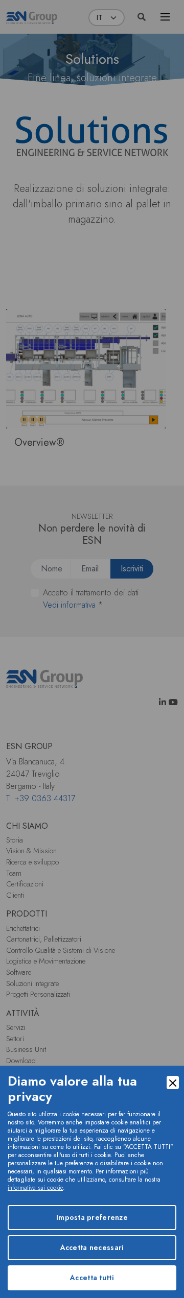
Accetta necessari (92, 1247)
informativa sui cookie (35, 1187)
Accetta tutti (92, 1277)
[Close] (173, 1082)
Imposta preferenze (92, 1217)
